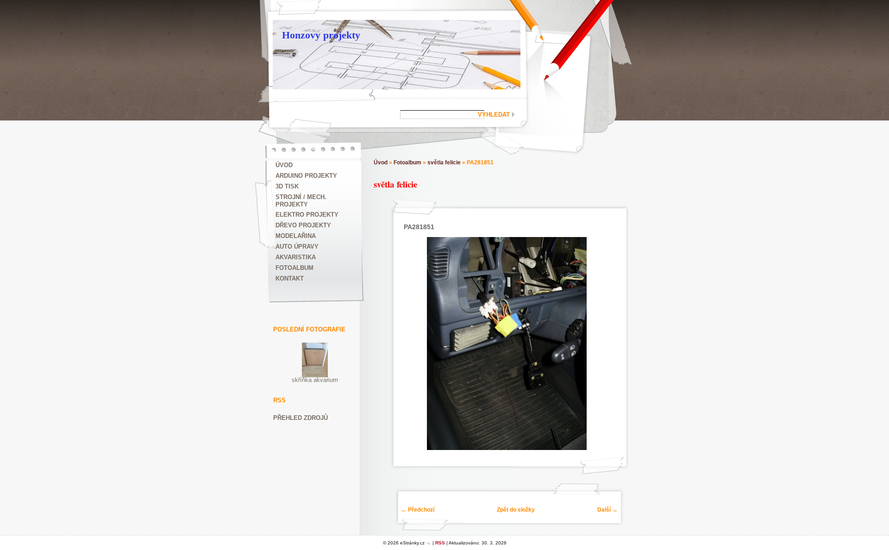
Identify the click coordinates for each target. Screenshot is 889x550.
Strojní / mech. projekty (300, 201)
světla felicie (444, 162)
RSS (440, 542)
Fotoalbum (294, 267)
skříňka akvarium (315, 379)
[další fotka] (604, 343)
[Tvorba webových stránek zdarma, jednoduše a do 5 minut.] (429, 543)
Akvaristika (295, 257)
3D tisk (287, 186)
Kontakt (289, 278)
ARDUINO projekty (306, 175)
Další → (607, 509)
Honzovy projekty (321, 35)
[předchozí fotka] (409, 343)
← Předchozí (417, 509)
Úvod (284, 165)
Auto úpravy (297, 246)
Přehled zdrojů (300, 417)
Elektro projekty (306, 214)
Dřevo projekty (303, 225)
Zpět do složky (516, 509)
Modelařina (295, 235)
